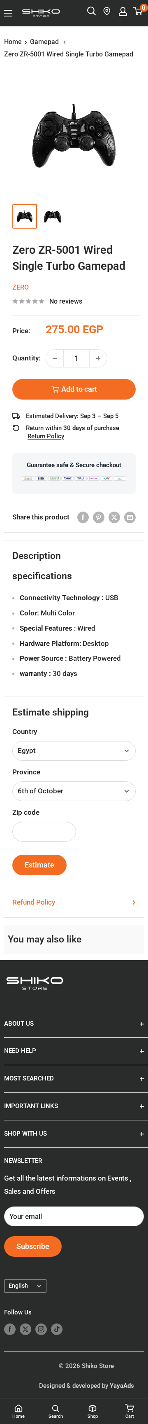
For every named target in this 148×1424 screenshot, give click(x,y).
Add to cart (79, 389)
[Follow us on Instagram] (41, 1329)
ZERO (20, 287)
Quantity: (26, 358)
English (18, 1285)
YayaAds (122, 1385)
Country (24, 731)
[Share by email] (130, 517)
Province (26, 772)
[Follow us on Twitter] (25, 1329)
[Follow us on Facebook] (10, 1329)
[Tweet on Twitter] (114, 517)
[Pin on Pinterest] (98, 517)
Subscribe (32, 1246)
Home (13, 42)
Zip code (25, 812)
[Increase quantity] (98, 358)
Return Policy (46, 436)
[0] (138, 11)
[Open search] (91, 11)
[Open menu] (8, 13)
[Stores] (107, 11)
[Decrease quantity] (54, 358)
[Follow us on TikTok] (56, 1329)
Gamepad (45, 42)
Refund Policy (33, 902)
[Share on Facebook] (83, 517)
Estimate (39, 864)
